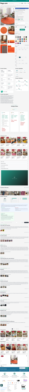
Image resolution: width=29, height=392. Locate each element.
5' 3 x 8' (19, 60)
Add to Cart (22, 29)
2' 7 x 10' (16, 63)
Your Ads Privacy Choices (3, 388)
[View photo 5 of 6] (9, 241)
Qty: (16, 29)
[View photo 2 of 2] (3, 230)
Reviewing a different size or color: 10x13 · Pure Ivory (5, 285)
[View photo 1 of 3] (1, 287)
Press (14, 389)
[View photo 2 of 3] (3, 287)
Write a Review (26, 222)
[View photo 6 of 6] (11, 241)
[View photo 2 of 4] (3, 264)
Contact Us (15, 384)
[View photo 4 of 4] (7, 264)
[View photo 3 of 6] (5, 241)
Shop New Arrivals (14, 0)
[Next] (27, 141)
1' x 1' (16, 54)
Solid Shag (9, 84)
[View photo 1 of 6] (1, 241)
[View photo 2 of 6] (3, 241)
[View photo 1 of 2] (1, 230)
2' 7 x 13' (19, 63)
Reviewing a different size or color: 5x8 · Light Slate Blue (5, 314)
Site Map (8, 387)
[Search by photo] (8, 3)
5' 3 (19, 57)
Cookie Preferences (2, 389)
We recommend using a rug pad (22, 25)
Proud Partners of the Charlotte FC (10, 384)
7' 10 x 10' (19, 49)
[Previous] (1, 141)
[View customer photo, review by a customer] (2, 193)
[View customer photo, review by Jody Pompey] (23, 193)
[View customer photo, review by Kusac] (7, 193)
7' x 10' (16, 49)
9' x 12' (25, 49)
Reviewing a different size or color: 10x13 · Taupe (4, 323)
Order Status (27, 0)
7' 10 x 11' (22, 49)
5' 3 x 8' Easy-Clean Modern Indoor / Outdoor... (8, 339)
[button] (13, 8)
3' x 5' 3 (16, 60)
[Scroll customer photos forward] (27, 193)
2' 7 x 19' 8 (26, 63)
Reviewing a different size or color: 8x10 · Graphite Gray (5, 251)
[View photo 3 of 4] (5, 264)
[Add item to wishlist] (4, 137)
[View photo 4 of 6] (7, 241)
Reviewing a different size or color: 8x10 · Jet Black (5, 303)
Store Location (8, 386)
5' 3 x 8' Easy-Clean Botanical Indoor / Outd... (19, 339)
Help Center (15, 386)
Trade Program (8, 389)
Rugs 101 (15, 387)
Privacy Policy (24, 370)
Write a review (21, 11)
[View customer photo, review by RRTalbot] (27, 193)
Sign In (23, 3)
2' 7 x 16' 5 (23, 63)
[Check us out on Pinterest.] (25, 385)
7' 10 (25, 57)
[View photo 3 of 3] (5, 287)
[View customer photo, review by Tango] (11, 193)
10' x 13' (16, 51)
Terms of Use (1, 387)
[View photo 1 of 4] (1, 264)
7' (23, 57)
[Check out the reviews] (24, 389)
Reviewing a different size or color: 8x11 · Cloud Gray (5, 262)
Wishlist (26, 3)
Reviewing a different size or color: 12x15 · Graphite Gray (5, 274)
